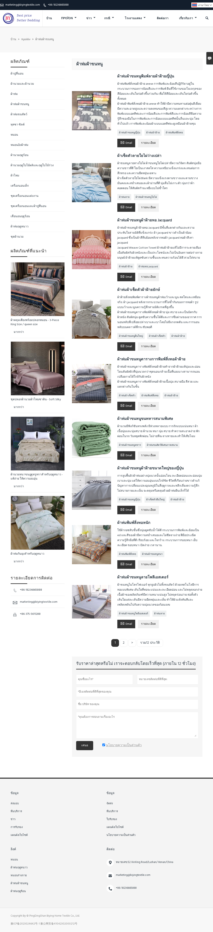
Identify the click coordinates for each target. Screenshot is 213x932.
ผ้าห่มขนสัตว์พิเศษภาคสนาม (162, 445)
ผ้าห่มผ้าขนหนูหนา (152, 554)
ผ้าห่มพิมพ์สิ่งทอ (174, 133)
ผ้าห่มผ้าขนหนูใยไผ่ (146, 197)
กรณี (107, 18)
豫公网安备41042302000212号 (58, 924)
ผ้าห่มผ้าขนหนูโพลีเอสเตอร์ (133, 614)
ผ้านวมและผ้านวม (22, 84)
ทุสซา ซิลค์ (18, 124)
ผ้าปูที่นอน (17, 73)
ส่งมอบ (15, 804)
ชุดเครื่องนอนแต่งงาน (24, 196)
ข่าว (89, 18)
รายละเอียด (148, 143)
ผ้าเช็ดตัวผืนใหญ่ (155, 500)
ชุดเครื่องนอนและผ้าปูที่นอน (28, 206)
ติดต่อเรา (162, 18)
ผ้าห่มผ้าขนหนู (20, 104)
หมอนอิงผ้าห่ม (19, 145)
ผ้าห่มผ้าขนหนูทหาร (130, 445)
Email (126, 142)
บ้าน (49, 18)
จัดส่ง (109, 804)
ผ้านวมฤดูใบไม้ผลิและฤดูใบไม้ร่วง (32, 165)
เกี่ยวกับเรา (186, 18)
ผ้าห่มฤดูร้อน (18, 891)
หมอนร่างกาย (19, 876)
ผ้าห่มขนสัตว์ (19, 114)
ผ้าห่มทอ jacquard (148, 267)
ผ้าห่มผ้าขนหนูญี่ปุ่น (129, 133)
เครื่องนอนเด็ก (20, 185)
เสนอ (84, 745)
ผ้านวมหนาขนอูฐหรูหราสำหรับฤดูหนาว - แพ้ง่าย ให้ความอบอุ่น (37, 477)
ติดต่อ (110, 849)
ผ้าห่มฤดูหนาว (19, 226)
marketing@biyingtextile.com (22, 5)
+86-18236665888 (58, 5)
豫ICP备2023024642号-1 (25, 924)
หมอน (14, 135)
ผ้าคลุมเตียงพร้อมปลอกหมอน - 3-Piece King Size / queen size (35, 322)
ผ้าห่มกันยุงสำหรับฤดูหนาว (27, 554)
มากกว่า (19, 332)
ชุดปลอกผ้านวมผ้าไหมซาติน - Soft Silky (36, 400)
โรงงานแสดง (133, 18)
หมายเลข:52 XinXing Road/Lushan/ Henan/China (144, 862)
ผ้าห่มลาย (124, 197)
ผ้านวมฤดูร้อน (19, 155)
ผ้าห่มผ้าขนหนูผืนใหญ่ (131, 336)
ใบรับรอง (111, 819)
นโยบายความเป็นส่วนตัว (120, 835)
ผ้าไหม (15, 175)
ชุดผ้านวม (17, 236)
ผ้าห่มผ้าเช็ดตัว (157, 336)
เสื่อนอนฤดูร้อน (20, 216)
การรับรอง (17, 827)
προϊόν (67, 18)
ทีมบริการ (16, 811)
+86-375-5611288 (30, 614)
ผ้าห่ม (14, 94)
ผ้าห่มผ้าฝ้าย (153, 133)
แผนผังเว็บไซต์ (19, 835)
